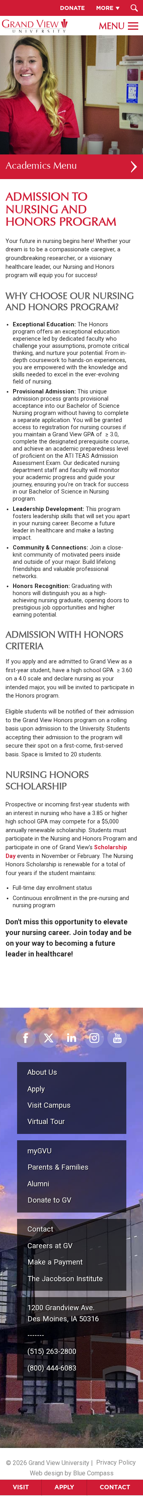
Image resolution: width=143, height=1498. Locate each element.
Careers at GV (50, 1246)
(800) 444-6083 (51, 1368)
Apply (64, 1487)
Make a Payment (55, 1262)
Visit (21, 1487)
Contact (115, 1487)
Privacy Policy (116, 1462)
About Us (42, 1072)
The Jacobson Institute (65, 1278)
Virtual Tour (46, 1121)
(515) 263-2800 (51, 1351)
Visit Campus (49, 1105)
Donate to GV (49, 1200)
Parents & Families (58, 1167)
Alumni (38, 1184)
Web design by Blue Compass (72, 1473)
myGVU (39, 1151)
